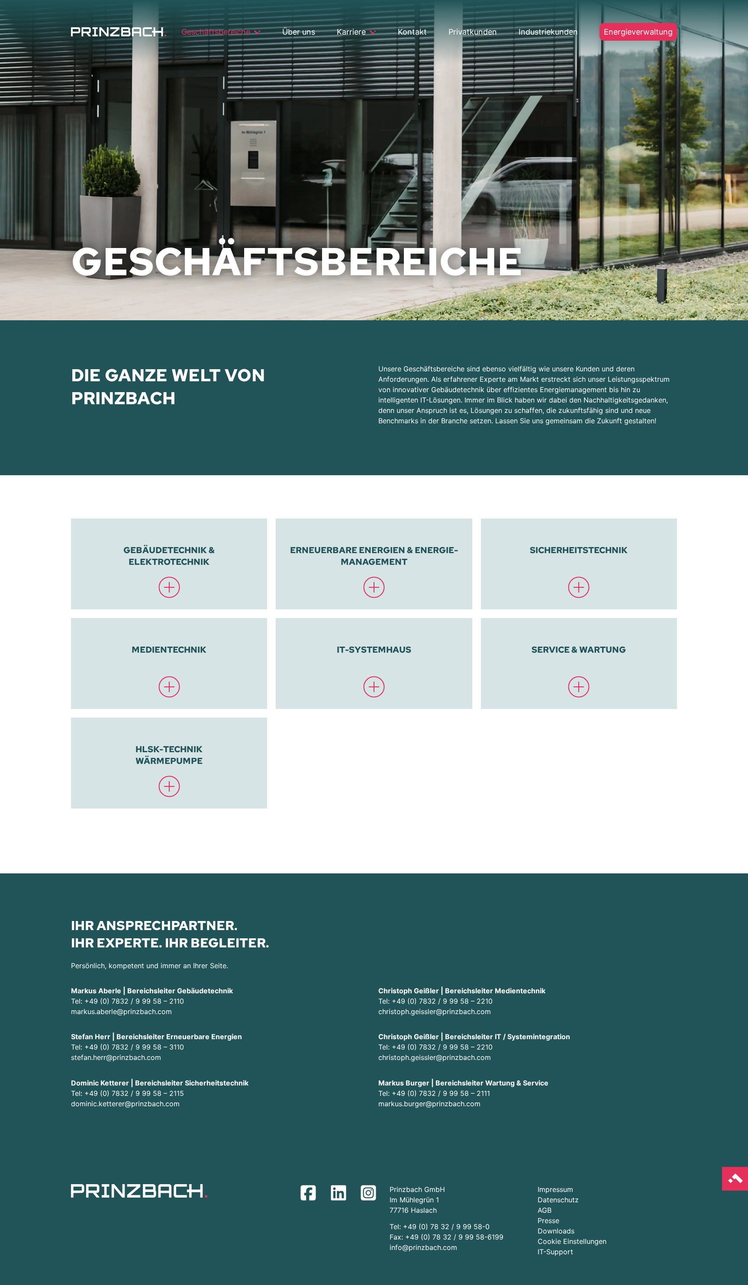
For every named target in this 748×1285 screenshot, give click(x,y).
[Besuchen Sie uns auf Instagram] (370, 1195)
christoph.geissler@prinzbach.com (434, 1011)
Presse (548, 1220)
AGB (544, 1210)
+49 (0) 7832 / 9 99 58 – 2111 (441, 1093)
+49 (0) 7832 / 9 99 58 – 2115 (134, 1093)
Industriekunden (548, 31)
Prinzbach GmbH (417, 1189)
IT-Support (555, 1251)
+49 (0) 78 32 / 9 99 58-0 (446, 1226)
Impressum (555, 1189)
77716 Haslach (413, 1210)
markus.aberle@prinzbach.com (121, 1011)
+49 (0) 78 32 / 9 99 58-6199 (454, 1237)
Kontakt (412, 31)
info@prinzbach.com (423, 1247)
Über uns (298, 31)
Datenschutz (558, 1199)
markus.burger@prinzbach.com (429, 1103)
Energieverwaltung (638, 31)
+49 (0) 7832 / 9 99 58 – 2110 (134, 1001)
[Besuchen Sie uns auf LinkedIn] (340, 1195)
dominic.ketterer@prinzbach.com (125, 1103)
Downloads (556, 1231)
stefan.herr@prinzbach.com (116, 1057)
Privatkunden (472, 31)
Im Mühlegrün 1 (414, 1199)
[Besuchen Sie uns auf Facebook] (310, 1195)
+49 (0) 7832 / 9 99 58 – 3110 (134, 1047)
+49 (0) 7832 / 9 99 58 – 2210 (443, 1001)
